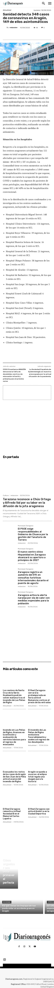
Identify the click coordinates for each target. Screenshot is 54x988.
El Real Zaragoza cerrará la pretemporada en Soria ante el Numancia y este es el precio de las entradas (39, 696)
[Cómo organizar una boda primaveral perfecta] (9, 872)
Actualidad (7, 10)
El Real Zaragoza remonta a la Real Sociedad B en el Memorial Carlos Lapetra (12, 814)
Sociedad (6, 902)
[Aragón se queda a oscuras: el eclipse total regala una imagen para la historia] (39, 761)
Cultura (6, 495)
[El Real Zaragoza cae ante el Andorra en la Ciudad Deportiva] (39, 798)
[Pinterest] (28, 34)
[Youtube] (34, 946)
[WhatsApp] (35, 34)
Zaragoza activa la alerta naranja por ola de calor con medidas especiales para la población (34, 599)
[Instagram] (24, 946)
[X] (21, 34)
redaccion (13, 27)
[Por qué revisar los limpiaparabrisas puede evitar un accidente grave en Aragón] (21, 902)
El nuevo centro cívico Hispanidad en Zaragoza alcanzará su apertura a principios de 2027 (32, 556)
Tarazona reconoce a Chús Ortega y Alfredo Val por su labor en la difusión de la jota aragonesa (27, 502)
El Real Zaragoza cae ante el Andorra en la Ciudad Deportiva (38, 811)
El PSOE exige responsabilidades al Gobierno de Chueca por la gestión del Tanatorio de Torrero (33, 534)
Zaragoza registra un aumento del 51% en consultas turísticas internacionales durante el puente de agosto (33, 578)
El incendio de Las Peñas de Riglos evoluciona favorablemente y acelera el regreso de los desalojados (38, 736)
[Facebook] (15, 34)
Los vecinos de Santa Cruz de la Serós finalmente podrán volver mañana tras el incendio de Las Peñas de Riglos (14, 696)
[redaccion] (5, 27)
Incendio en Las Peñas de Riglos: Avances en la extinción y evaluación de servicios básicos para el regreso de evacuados (14, 737)
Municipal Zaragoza (25, 526)
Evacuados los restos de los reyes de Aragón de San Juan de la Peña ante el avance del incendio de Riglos (14, 777)
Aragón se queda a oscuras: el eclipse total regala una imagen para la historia (37, 777)
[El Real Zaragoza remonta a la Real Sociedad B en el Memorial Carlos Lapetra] (14, 798)
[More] (41, 34)
